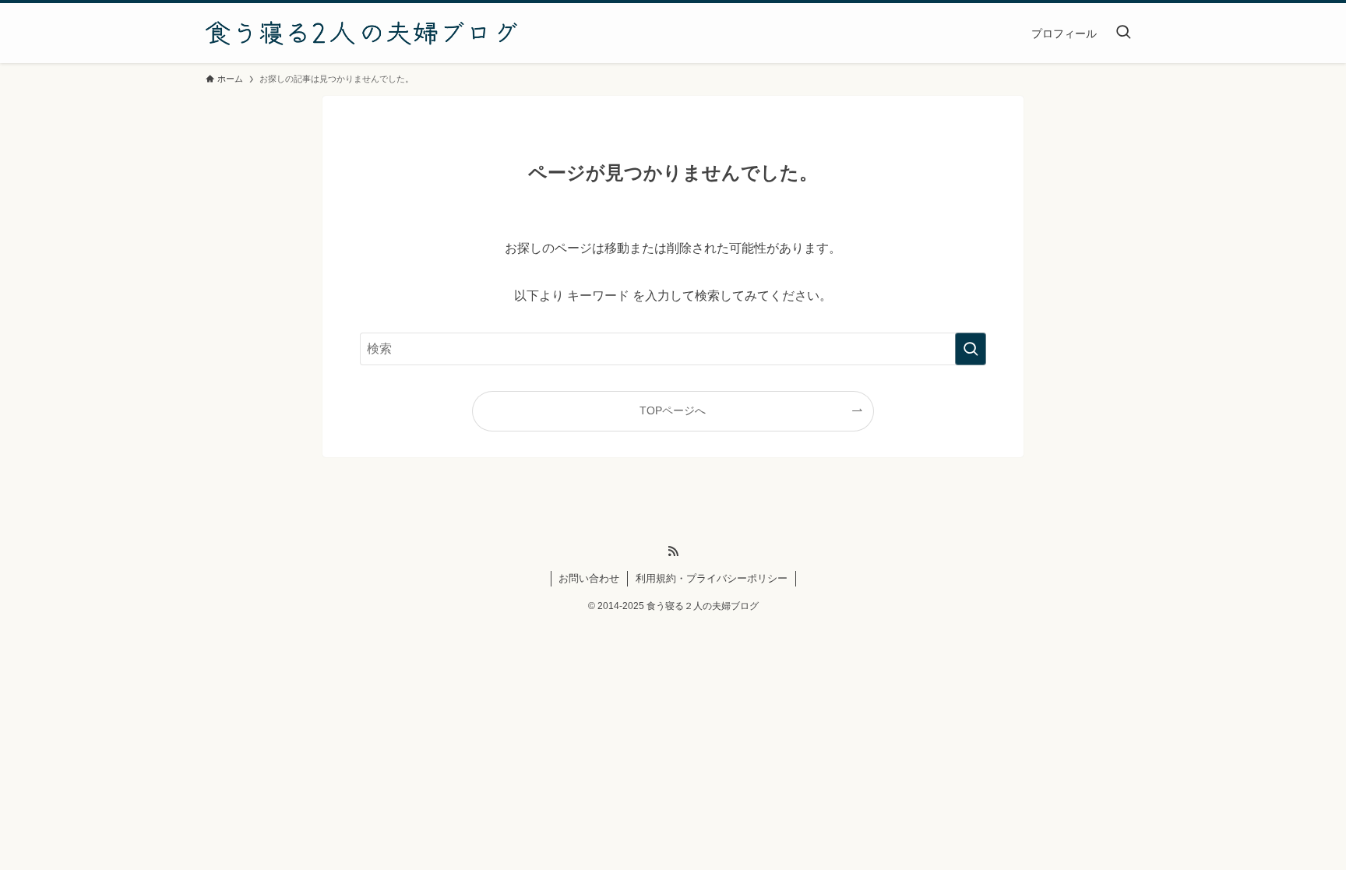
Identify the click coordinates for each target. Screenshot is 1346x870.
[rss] (673, 551)
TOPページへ (673, 410)
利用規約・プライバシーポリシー (712, 578)
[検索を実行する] (970, 349)
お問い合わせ (588, 578)
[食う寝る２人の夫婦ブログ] (361, 33)
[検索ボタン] (1123, 33)
